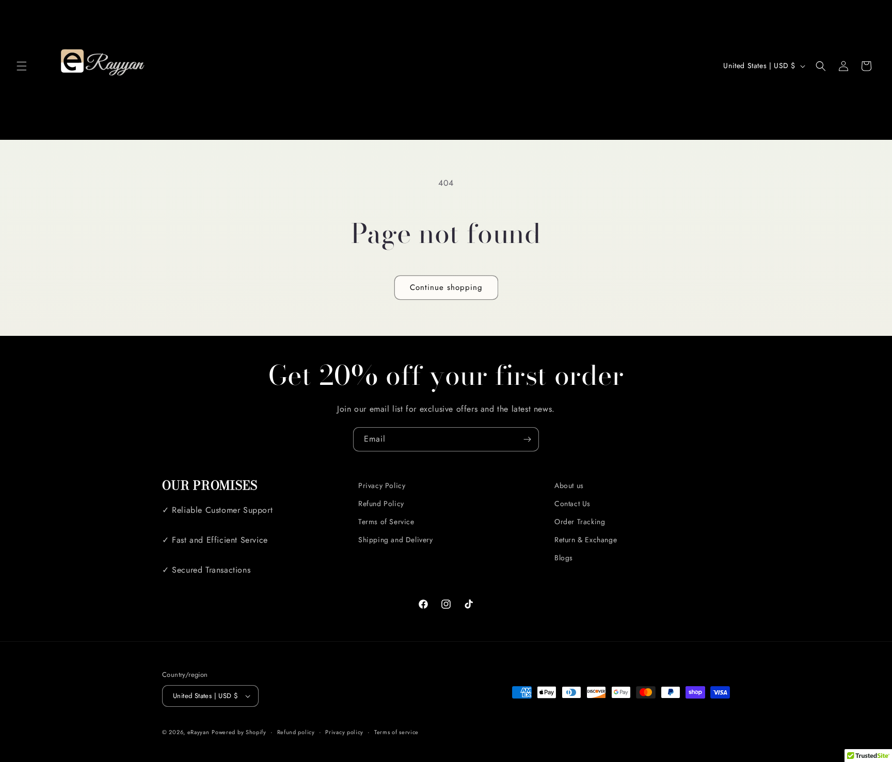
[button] (21, 66)
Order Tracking (579, 521)
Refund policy (296, 732)
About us (569, 485)
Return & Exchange (585, 539)
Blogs (563, 558)
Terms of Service (386, 521)
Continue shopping (446, 287)
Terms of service (396, 732)
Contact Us (572, 503)
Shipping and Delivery (395, 539)
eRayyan (198, 732)
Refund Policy (381, 503)
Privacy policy (344, 732)
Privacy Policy (381, 485)
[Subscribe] (527, 439)
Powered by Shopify (239, 732)
